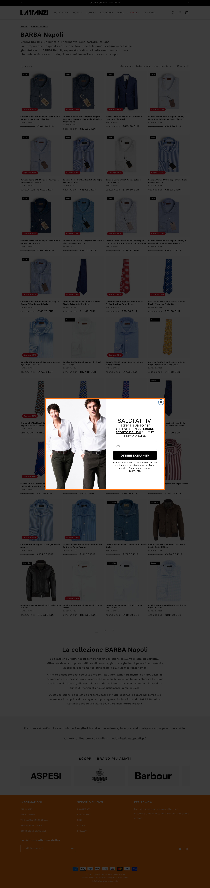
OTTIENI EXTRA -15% (135, 455)
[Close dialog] (161, 402)
